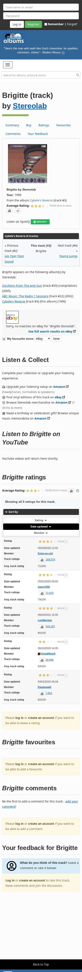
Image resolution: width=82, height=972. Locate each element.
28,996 (50, 659)
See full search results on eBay (50, 331)
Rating (39, 520)
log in (19, 718)
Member (39, 533)
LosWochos (45, 620)
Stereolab (30, 105)
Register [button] (33, 24)
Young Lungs (68, 256)
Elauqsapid (44, 687)
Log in (10, 880)
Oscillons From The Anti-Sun (22, 286)
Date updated (39, 526)
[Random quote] (63, 52)
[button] (7, 64)
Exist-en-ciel (45, 553)
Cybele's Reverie (41, 200)
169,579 (50, 559)
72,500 (50, 593)
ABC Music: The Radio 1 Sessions (25, 296)
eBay (58, 397)
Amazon (59, 387)
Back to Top (41, 964)
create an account (41, 718)
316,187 (50, 626)
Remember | (57, 24)
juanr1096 (44, 586)
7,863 (49, 693)
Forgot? (72, 24)
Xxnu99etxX (48, 653)
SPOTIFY (42, 222)
